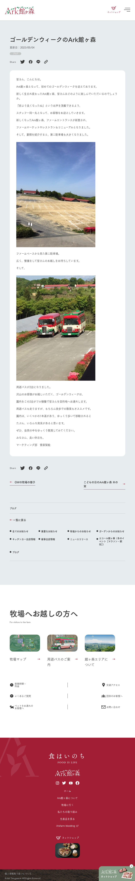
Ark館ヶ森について (67, 798)
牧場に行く (67, 805)
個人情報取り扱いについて (18, 873)
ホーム (67, 791)
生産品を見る (67, 819)
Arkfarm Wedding (65, 826)
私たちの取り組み (67, 812)
